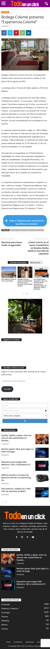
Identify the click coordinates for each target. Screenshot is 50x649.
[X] (10, 33)
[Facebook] (4, 33)
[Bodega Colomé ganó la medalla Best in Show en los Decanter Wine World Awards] (25, 272)
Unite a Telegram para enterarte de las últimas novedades (26, 222)
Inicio (3, 9)
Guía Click (40, 642)
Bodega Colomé (16, 230)
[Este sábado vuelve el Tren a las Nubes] (8, 272)
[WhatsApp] (22, 33)
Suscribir (7, 389)
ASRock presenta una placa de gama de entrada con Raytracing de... (16, 477)
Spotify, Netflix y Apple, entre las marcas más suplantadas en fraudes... (16, 438)
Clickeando (5, 604)
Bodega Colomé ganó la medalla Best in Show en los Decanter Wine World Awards (25, 282)
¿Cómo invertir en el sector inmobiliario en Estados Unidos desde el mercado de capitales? (38, 248)
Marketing (5, 621)
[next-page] (26, 293)
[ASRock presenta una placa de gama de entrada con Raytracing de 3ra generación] (42, 479)
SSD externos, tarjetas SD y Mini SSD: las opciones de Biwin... (16, 489)
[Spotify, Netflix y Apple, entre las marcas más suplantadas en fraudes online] (42, 439)
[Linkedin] (28, 33)
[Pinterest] (16, 33)
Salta (41, 230)
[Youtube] (33, 537)
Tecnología (5, 613)
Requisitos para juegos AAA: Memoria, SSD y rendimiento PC (15, 463)
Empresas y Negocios (9, 608)
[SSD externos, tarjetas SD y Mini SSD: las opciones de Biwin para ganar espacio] (42, 492)
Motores (4, 625)
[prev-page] (23, 293)
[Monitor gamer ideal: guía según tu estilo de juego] (42, 453)
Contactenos (18, 642)
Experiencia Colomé (30, 230)
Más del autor (35, 262)
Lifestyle (4, 629)
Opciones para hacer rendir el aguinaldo (11, 243)
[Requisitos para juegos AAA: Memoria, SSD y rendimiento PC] (42, 466)
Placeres (10, 9)
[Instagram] (22, 537)
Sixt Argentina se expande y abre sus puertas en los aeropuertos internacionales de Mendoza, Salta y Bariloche (40, 284)
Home (8, 642)
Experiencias (29, 642)
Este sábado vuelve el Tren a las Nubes (8, 280)
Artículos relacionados (18, 262)
